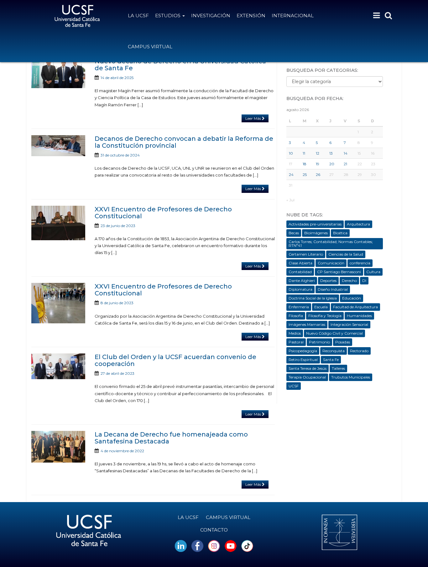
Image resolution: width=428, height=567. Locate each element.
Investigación (210, 16)
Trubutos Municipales (350, 377)
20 (331, 164)
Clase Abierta (300, 263)
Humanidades (359, 315)
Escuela (321, 307)
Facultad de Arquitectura (355, 307)
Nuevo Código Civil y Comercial (334, 333)
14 (345, 153)
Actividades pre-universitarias (315, 224)
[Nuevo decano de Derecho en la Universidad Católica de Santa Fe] (58, 73)
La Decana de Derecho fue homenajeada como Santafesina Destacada (171, 438)
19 (317, 164)
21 (345, 164)
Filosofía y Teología (325, 315)
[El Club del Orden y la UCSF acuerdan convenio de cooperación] (58, 366)
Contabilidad (300, 271)
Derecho (349, 280)
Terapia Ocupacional (307, 377)
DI (364, 280)
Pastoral (296, 342)
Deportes (328, 280)
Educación (351, 298)
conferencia (360, 263)
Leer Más (253, 118)
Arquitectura (358, 224)
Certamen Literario (306, 254)
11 (304, 153)
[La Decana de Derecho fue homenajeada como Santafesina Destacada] (58, 447)
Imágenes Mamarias (307, 324)
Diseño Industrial (333, 289)
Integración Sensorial (349, 324)
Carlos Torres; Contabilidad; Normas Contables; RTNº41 (331, 243)
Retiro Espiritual (303, 359)
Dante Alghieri (302, 280)
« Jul (290, 200)
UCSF (294, 386)
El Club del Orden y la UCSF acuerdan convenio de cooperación (175, 360)
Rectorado (359, 350)
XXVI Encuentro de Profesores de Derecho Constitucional (163, 212)
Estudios (168, 16)
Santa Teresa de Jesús (307, 368)
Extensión (251, 16)
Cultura (373, 271)
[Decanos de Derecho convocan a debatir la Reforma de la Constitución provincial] (58, 145)
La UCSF (138, 16)
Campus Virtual (150, 47)
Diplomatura (300, 289)
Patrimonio (319, 342)
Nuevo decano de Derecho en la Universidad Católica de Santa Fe (180, 64)
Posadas (342, 342)
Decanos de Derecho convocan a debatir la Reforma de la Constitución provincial (184, 142)
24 (291, 174)
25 (305, 174)
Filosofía (296, 315)
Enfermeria (299, 307)
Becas (294, 233)
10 (291, 153)
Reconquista (333, 350)
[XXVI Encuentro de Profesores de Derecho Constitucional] (58, 223)
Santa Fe (331, 359)
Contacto (214, 530)
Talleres (338, 368)
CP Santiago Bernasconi (339, 271)
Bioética (340, 233)
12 (317, 153)
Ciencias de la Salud (345, 254)
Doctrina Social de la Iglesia (313, 298)
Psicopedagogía (303, 350)
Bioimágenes (316, 233)
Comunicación (331, 263)
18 (304, 164)
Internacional (293, 16)
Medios (295, 333)
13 (331, 153)
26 (318, 174)
